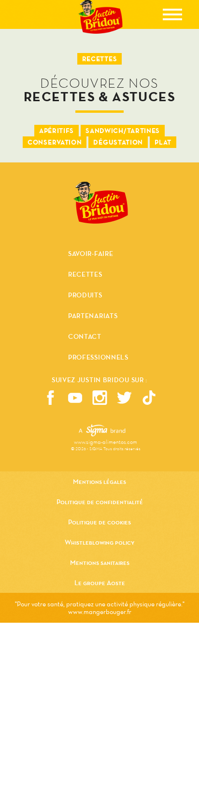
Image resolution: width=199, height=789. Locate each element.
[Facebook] (50, 397)
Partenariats (92, 316)
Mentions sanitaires (99, 562)
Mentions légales (99, 481)
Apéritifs (56, 130)
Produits (85, 296)
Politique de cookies (99, 522)
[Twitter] (124, 397)
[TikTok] (149, 397)
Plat (163, 142)
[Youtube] (75, 397)
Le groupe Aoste (99, 582)
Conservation (55, 142)
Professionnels (98, 357)
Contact (84, 337)
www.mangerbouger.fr (99, 611)
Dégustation (118, 142)
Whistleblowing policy (99, 542)
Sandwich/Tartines (122, 130)
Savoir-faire (90, 254)
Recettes (85, 275)
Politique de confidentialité (100, 501)
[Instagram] (99, 397)
